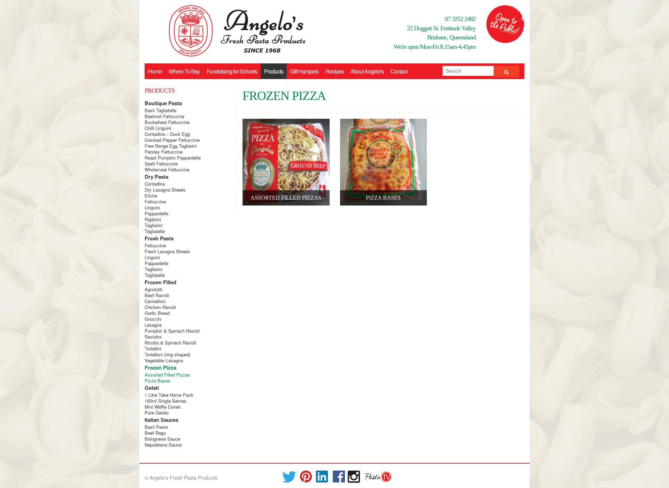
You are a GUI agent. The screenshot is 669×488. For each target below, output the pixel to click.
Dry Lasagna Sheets (165, 190)
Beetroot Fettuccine (164, 116)
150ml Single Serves (165, 401)
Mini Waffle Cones (163, 407)
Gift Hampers (304, 71)
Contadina (155, 184)
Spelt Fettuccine (161, 163)
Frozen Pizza (160, 367)
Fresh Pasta (159, 238)
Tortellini (153, 348)
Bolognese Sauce (162, 439)
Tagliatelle (155, 231)
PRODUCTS (160, 90)
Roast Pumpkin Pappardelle (173, 158)
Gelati (152, 388)
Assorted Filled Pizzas (167, 375)
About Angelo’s (367, 71)
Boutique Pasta (163, 103)
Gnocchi (153, 319)
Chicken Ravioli (160, 307)
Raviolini (153, 337)
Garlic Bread (157, 313)
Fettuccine (155, 201)
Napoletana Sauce (163, 445)
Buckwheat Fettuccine (167, 122)
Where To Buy (184, 71)
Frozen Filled (160, 282)
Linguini (152, 207)
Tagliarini (153, 225)
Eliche (151, 196)
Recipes (334, 71)
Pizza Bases (157, 381)
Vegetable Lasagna (164, 360)
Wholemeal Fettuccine (167, 169)
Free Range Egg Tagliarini (171, 146)
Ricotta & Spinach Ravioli (170, 343)
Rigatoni (153, 219)
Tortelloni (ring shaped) (167, 354)
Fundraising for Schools (232, 71)
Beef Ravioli (157, 295)
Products (273, 71)
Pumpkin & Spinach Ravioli (172, 331)
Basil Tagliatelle (160, 110)
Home (155, 71)
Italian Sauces (161, 420)
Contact (399, 71)
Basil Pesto (156, 427)
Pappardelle (156, 213)
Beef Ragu (155, 433)
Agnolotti (153, 289)
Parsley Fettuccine (164, 152)
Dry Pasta (156, 176)
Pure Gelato (157, 413)
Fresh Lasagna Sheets (167, 251)
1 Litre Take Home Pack (169, 395)
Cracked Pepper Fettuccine (172, 140)
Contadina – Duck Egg (167, 134)
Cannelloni (155, 301)
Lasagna (153, 325)
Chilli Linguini (158, 128)
